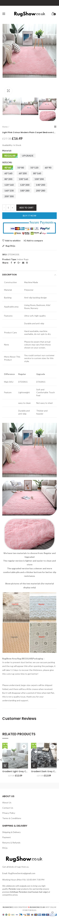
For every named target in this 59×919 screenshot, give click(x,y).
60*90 (48, 167)
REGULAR (9, 155)
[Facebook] (11, 263)
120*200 (24, 184)
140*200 (40, 184)
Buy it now (29, 215)
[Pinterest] (27, 263)
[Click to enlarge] (8, 91)
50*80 (20, 167)
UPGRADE (27, 155)
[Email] (23, 263)
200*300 (9, 196)
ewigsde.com (25, 886)
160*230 (9, 190)
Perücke (12, 889)
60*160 (8, 173)
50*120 (34, 167)
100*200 (39, 179)
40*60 (7, 167)
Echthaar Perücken (18, 892)
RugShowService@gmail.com (21, 873)
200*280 (40, 190)
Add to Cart (26, 207)
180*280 (24, 190)
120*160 (9, 184)
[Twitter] (15, 263)
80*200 (8, 179)
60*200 (23, 173)
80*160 (37, 173)
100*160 (23, 179)
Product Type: (9, 259)
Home (5, 127)
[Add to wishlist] (24, 746)
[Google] (19, 263)
